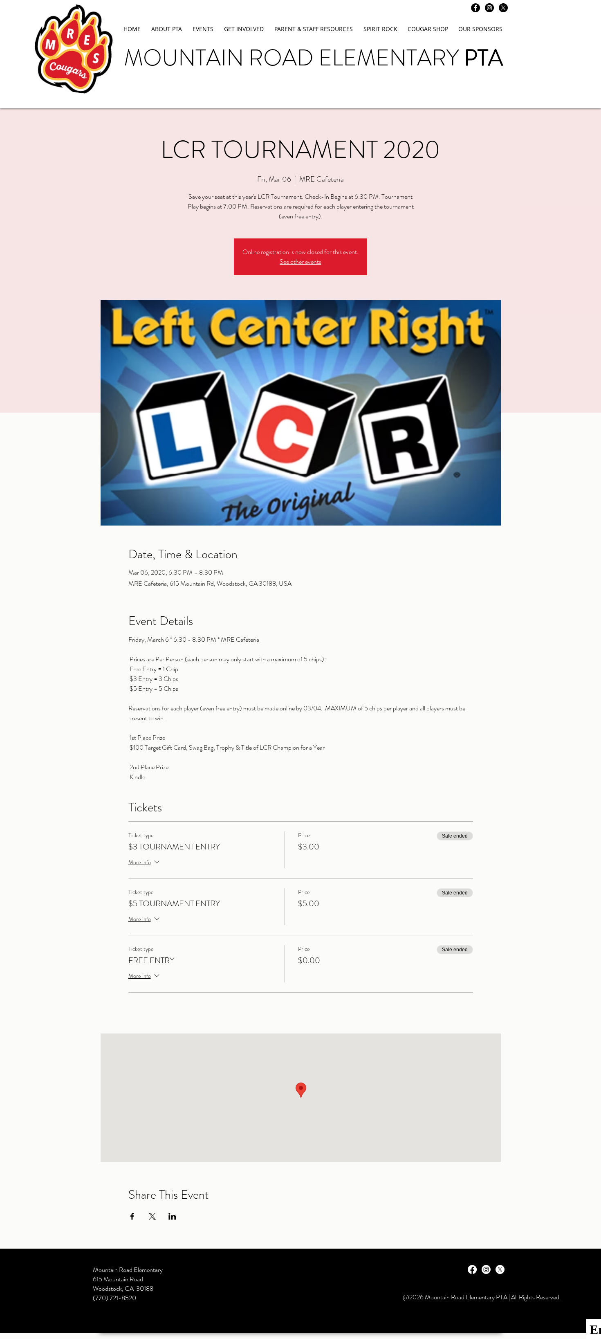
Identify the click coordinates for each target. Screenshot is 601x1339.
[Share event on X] (152, 1216)
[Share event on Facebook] (132, 1216)
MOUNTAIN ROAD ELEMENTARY (313, 58)
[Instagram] (486, 1269)
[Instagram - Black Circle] (489, 7)
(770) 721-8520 (114, 1298)
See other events (300, 261)
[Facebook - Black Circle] (475, 7)
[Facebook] (472, 1269)
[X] (503, 7)
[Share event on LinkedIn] (172, 1216)
